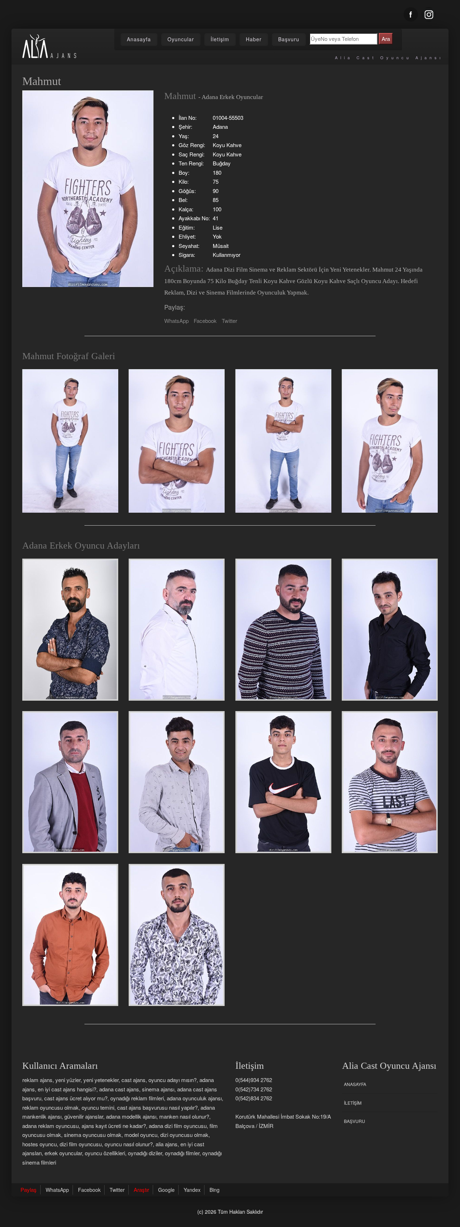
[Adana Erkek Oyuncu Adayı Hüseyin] (389, 782)
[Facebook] (411, 14)
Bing (215, 1189)
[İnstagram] (429, 14)
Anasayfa (139, 39)
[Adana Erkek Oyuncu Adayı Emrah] (176, 629)
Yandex (192, 1189)
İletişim (220, 39)
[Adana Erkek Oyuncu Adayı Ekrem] (283, 782)
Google (166, 1189)
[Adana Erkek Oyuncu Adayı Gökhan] (283, 629)
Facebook (205, 320)
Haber (254, 39)
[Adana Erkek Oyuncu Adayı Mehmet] (70, 629)
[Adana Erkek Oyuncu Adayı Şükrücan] (176, 782)
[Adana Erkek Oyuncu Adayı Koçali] (389, 629)
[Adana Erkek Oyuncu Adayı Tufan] (176, 935)
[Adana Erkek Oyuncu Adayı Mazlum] (70, 935)
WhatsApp (176, 320)
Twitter (229, 320)
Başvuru (288, 39)
